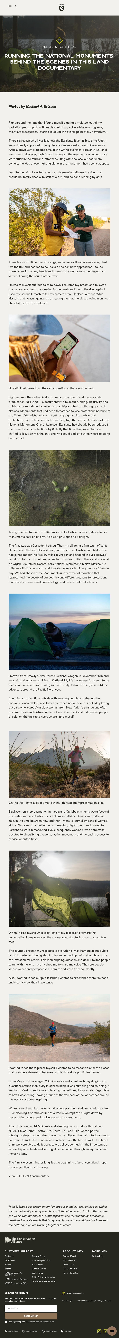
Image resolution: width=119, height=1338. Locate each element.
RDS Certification (70, 1269)
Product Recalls (69, 1260)
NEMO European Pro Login (16, 1279)
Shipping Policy (38, 1256)
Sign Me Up (31, 1316)
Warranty (8, 1265)
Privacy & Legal (67, 1301)
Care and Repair (69, 1256)
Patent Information (71, 1273)
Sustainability (97, 1256)
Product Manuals (31, 1331)
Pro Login (68, 1331)
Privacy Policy (37, 1265)
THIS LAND (23, 1176)
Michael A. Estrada (41, 107)
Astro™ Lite (44, 1131)
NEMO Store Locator (75, 1293)
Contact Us (9, 1256)
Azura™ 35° (60, 1131)
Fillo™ (77, 1131)
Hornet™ (32, 1131)
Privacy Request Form (41, 1260)
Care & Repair (13, 1331)
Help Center (10, 1260)
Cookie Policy (37, 1273)
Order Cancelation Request (43, 1281)
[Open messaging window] (112, 1331)
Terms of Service (39, 1269)
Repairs (8, 1269)
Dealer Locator (69, 1265)
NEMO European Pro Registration (13, 1274)
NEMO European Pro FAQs (16, 1283)
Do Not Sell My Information (43, 1277)
